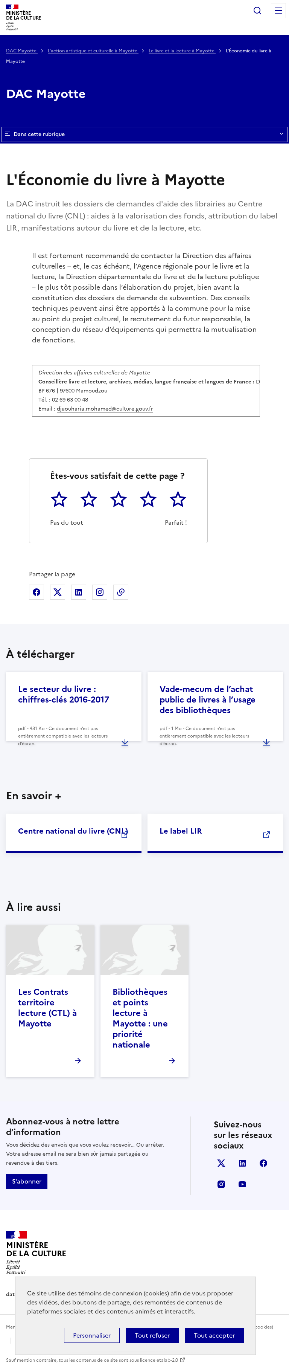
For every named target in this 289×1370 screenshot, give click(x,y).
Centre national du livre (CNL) (73, 831)
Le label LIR (181, 831)
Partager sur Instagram (99, 592)
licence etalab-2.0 (159, 1360)
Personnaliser (92, 1335)
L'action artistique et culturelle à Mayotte (93, 50)
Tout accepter (214, 1335)
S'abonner (26, 1181)
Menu (278, 10)
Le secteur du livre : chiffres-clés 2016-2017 (63, 694)
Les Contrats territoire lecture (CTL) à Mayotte (47, 1008)
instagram (221, 1184)
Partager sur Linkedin (78, 592)
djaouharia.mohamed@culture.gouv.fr (105, 409)
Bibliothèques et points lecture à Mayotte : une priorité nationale (140, 1018)
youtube (242, 1184)
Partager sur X (57, 592)
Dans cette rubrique (39, 134)
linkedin (242, 1163)
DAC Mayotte (22, 50)
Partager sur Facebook (36, 592)
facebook (263, 1163)
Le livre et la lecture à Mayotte (182, 50)
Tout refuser (152, 1335)
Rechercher (257, 10)
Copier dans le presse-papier (120, 592)
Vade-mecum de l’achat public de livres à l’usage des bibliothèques (208, 699)
